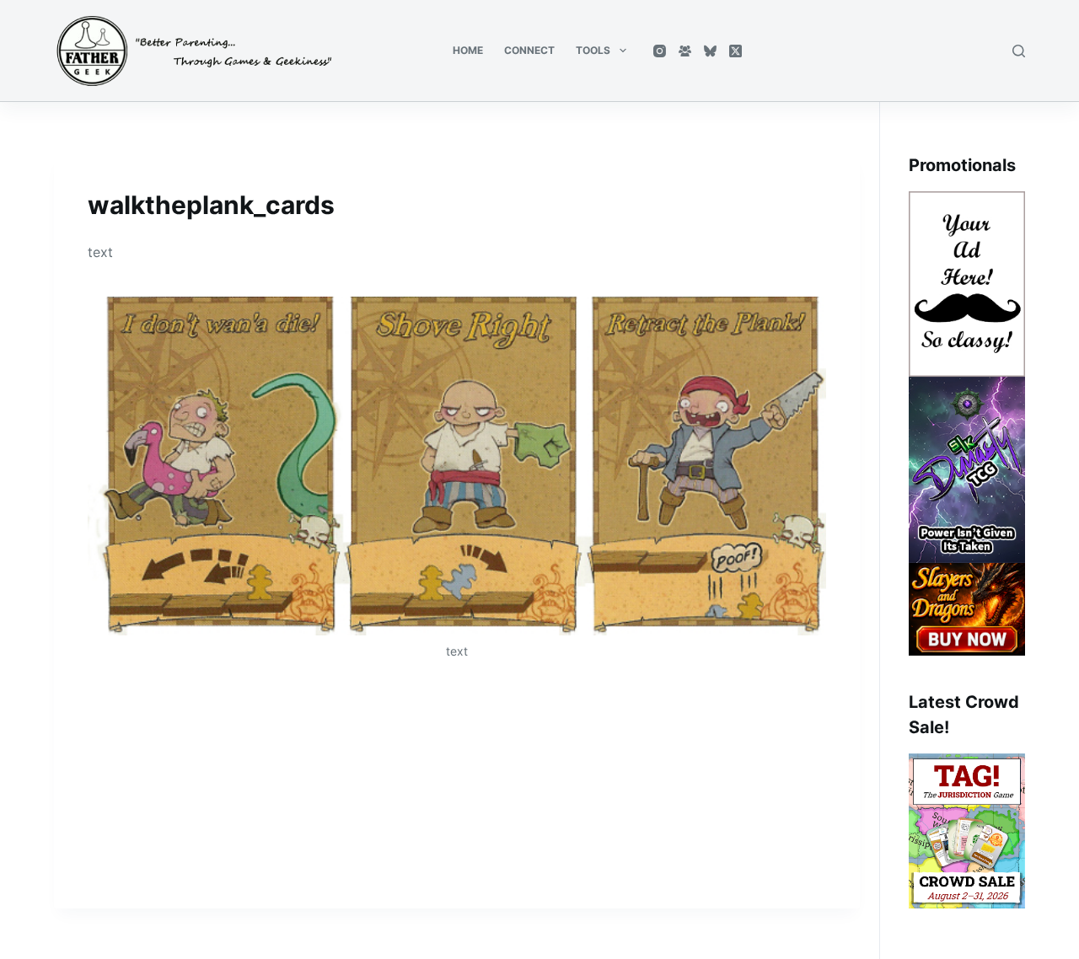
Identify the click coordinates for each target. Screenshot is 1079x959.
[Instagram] (659, 51)
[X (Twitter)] (735, 51)
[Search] (1018, 51)
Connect (529, 50)
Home (468, 50)
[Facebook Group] (685, 51)
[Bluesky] (710, 51)
